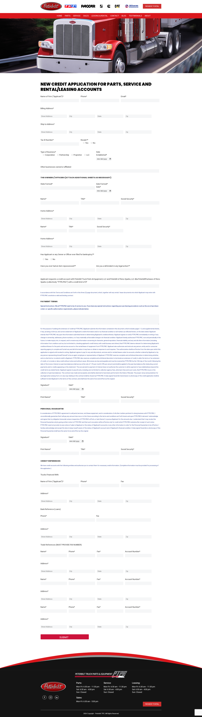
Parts (67, 16)
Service (76, 16)
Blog (124, 16)
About (148, 16)
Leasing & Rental (99, 16)
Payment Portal (152, 6)
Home (59, 16)
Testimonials (135, 16)
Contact (114, 16)
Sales (86, 16)
